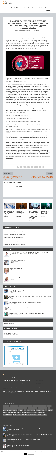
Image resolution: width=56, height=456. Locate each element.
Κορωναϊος (20, 410)
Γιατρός (9, 408)
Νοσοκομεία (38, 410)
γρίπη (15, 412)
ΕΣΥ (31, 408)
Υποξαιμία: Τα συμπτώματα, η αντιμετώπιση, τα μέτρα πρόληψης (19, 383)
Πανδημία (50, 410)
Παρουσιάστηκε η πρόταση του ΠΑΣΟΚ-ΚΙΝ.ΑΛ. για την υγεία (46, 213)
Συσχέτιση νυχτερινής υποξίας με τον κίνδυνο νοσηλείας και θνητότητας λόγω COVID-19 (25, 387)
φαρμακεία (44, 414)
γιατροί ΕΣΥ (10, 412)
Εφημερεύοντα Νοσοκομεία (11, 334)
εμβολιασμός (30, 412)
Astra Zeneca (6, 406)
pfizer (31, 406)
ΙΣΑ (48, 408)
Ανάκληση (35, 406)
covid (16, 406)
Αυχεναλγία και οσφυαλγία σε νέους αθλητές (19, 307)
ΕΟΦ (29, 408)
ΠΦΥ (46, 410)
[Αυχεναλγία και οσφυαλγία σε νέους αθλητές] (6, 308)
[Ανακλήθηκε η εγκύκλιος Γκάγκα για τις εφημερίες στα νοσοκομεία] (6, 303)
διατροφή (24, 412)
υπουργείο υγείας (32, 414)
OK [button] (25, 454)
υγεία (26, 414)
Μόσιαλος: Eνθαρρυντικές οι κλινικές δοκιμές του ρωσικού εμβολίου (21, 214)
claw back (12, 406)
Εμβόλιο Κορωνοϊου (42, 408)
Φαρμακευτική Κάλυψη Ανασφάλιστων (13, 237)
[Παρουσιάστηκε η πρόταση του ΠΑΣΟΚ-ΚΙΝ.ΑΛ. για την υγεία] (46, 206)
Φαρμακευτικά (36, 7)
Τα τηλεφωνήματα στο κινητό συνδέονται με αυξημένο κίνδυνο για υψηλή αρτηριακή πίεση (29, 296)
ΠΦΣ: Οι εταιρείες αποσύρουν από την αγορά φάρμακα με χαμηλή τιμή (26, 313)
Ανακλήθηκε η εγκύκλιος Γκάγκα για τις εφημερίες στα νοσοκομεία (24, 302)
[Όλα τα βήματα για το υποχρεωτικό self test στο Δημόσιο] (9, 206)
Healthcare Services (9, 374)
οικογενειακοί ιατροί (7, 414)
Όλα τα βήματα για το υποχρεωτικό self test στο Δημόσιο (9, 213)
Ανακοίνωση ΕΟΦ (42, 406)
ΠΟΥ (43, 410)
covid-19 (21, 406)
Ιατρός (23, 7)
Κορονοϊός (9, 410)
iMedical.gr (25, 30)
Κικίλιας (4, 410)
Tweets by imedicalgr (9, 323)
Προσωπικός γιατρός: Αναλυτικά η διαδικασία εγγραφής (17, 380)
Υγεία (42, 7)
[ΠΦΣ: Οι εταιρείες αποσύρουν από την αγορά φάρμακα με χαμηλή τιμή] (6, 314)
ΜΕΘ (25, 410)
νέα (44, 412)
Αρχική (13, 7)
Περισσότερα (31, 454)
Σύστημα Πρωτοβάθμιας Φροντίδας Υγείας (14, 234)
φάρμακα (39, 414)
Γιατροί (4, 408)
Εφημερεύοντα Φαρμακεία (10, 333)
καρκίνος (40, 412)
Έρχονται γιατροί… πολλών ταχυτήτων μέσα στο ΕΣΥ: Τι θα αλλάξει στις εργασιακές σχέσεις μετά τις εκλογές (29, 290)
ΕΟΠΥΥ (25, 408)
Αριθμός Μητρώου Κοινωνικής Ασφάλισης (14, 244)
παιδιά (14, 414)
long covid (26, 406)
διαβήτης (19, 412)
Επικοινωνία (49, 10)
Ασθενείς (49, 406)
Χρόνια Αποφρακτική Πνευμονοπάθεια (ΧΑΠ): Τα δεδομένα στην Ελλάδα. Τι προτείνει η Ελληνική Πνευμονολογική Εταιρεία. (27, 392)
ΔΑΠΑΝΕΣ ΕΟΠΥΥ (15, 408)
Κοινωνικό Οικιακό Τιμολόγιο (11, 241)
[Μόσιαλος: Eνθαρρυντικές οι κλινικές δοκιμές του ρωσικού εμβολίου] (21, 206)
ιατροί (35, 412)
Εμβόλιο (35, 408)
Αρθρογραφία (48, 7)
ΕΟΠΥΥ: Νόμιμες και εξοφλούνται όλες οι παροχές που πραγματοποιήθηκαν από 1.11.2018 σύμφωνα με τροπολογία (34, 215)
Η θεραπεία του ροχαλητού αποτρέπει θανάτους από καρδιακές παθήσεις (21, 377)
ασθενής (5, 412)
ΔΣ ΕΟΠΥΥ (21, 408)
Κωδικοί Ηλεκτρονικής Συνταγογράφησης (14, 231)
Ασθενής (29, 7)
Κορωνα (15, 410)
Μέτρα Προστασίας (31, 410)
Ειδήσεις (18, 7)
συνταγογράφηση (20, 414)
